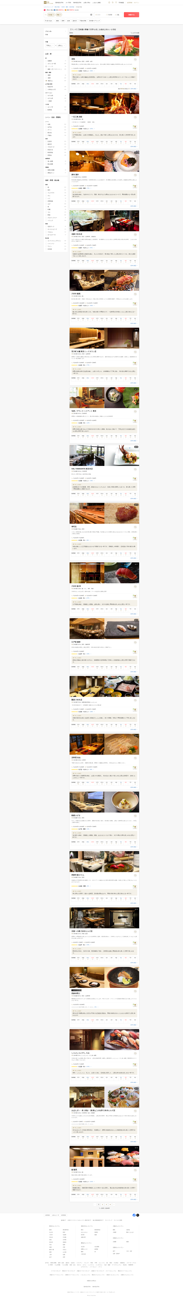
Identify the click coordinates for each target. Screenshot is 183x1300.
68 (137, 853)
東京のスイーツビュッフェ (125, 1271)
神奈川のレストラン (87, 1226)
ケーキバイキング (55, 1271)
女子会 (47, 1262)
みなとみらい (84, 1232)
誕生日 (67, 1262)
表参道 (64, 1242)
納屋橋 (96, 1249)
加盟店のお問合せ (91, 1280)
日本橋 (64, 1239)
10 (137, 504)
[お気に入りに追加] (135, 59)
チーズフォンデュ (116, 1265)
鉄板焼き (122, 1262)
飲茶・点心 (72, 1265)
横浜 (82, 1229)
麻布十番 (51, 1249)
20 (137, 1031)
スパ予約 (68, 2)
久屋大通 (83, 1254)
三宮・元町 (129, 1251)
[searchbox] (68, 14)
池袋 (50, 1247)
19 (137, 95)
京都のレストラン (118, 1238)
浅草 (64, 1257)
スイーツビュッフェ (111, 1271)
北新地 (128, 1229)
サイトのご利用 (118, 1220)
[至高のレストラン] (76, 990)
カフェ (84, 1265)
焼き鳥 (125, 1265)
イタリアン (79, 1262)
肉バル (79, 1265)
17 (137, 152)
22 (137, 37)
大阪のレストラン (118, 1226)
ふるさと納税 (97, 2)
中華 (96, 1262)
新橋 (64, 1244)
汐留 (64, 1247)
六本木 (51, 1234)
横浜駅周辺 (97, 1229)
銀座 (50, 1229)
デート (100, 1267)
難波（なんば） (130, 1232)
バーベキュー (93, 1267)
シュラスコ (91, 1265)
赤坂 (50, 1239)
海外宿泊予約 (77, 2)
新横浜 (96, 1232)
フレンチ (86, 1262)
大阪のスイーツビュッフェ (56, 1274)
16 (137, 735)
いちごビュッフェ (85, 1274)
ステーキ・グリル (131, 1262)
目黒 (64, 1254)
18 (137, 1148)
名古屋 (82, 1246)
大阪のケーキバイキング (83, 1271)
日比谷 (51, 1237)
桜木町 (82, 1234)
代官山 (64, 1249)
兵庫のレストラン (118, 1247)
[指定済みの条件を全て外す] (91, 15)
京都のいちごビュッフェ (127, 1274)
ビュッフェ (102, 1262)
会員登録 (129, 2)
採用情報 (63, 1215)
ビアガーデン (84, 1267)
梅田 (114, 1229)
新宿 (64, 1232)
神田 (50, 1252)
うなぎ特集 (57, 1265)
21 (137, 564)
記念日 (73, 1262)
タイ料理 (50, 1265)
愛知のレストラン (86, 1243)
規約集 (62, 1220)
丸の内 (51, 1232)
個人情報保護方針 (97, 1220)
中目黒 (64, 1237)
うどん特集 (65, 1265)
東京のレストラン (54, 1226)
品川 (50, 1257)
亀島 (82, 1251)
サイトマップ (108, 1220)
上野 (50, 1254)
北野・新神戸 (116, 1253)
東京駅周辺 (66, 1229)
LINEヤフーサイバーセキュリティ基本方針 (79, 1220)
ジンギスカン (99, 1265)
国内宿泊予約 (59, 2)
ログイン (136, 2)
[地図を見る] (135, 69)
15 (137, 447)
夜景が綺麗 (53, 1262)
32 (137, 212)
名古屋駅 (97, 1246)
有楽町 (64, 1234)
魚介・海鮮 (107, 1265)
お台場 (64, 1252)
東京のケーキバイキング (68, 1271)
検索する (131, 15)
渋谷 (50, 1244)
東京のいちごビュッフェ (98, 1274)
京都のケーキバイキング (97, 1271)
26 (137, 271)
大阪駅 (114, 1232)
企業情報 (47, 1215)
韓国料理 (130, 1265)
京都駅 (114, 1241)
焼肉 (111, 1262)
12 (137, 620)
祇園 (127, 1241)
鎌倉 (96, 1234)
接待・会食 (61, 1262)
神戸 (114, 1251)
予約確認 (121, 2)
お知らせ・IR (55, 1215)
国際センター (84, 1249)
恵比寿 (51, 1242)
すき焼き (116, 1262)
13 (137, 969)
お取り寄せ (87, 2)
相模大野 (83, 1237)
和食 (92, 1262)
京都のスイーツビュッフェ (72, 1274)
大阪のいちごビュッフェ (112, 1274)
